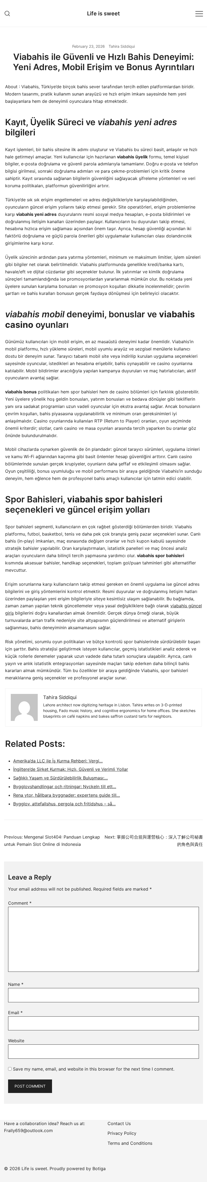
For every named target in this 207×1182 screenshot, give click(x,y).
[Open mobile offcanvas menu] (199, 13)
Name (15, 984)
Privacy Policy (122, 1133)
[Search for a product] (7, 13)
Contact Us (119, 1123)
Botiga (99, 1168)
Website (16, 1040)
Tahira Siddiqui (122, 46)
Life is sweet (103, 13)
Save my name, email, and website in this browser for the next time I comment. (93, 1069)
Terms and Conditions (130, 1143)
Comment (20, 903)
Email (15, 1012)
